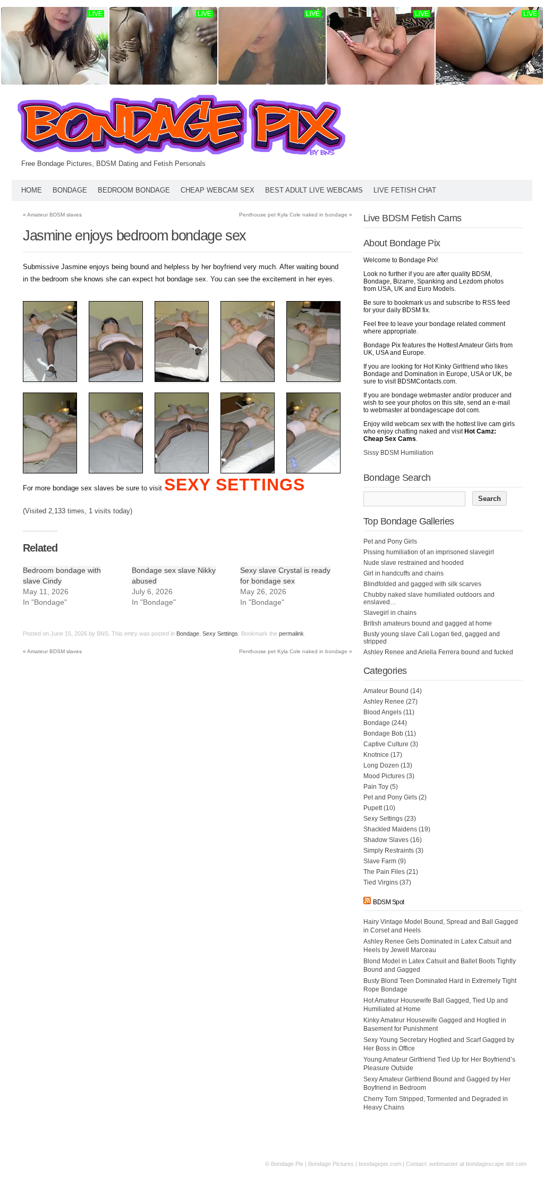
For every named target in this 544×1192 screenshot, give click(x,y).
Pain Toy (375, 786)
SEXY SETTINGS (234, 484)
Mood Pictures (384, 776)
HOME (31, 190)
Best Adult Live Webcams (314, 190)
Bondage (70, 190)
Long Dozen (381, 765)
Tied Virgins (380, 882)
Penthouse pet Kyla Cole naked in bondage (295, 215)
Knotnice (376, 754)
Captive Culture (386, 744)
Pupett (372, 808)
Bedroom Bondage (134, 190)
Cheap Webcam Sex (217, 190)
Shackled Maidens (390, 829)
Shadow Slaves (386, 840)
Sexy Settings (220, 633)
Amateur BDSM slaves (52, 215)
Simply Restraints (388, 850)
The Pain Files (384, 872)
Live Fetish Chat (404, 190)
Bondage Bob (383, 733)
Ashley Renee (383, 701)
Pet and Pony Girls (390, 797)
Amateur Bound (386, 691)
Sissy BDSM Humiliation (398, 452)
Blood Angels (382, 712)
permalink (291, 633)
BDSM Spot (388, 902)
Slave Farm (379, 861)
